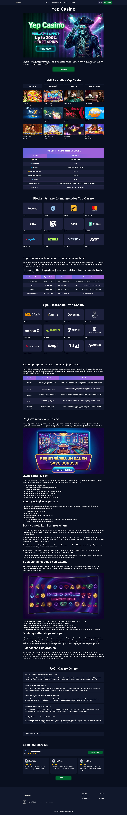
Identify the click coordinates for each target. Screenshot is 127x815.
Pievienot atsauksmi (95, 752)
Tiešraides (52, 86)
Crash (72, 86)
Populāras (31, 86)
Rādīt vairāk (63, 777)
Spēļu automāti (93, 86)
